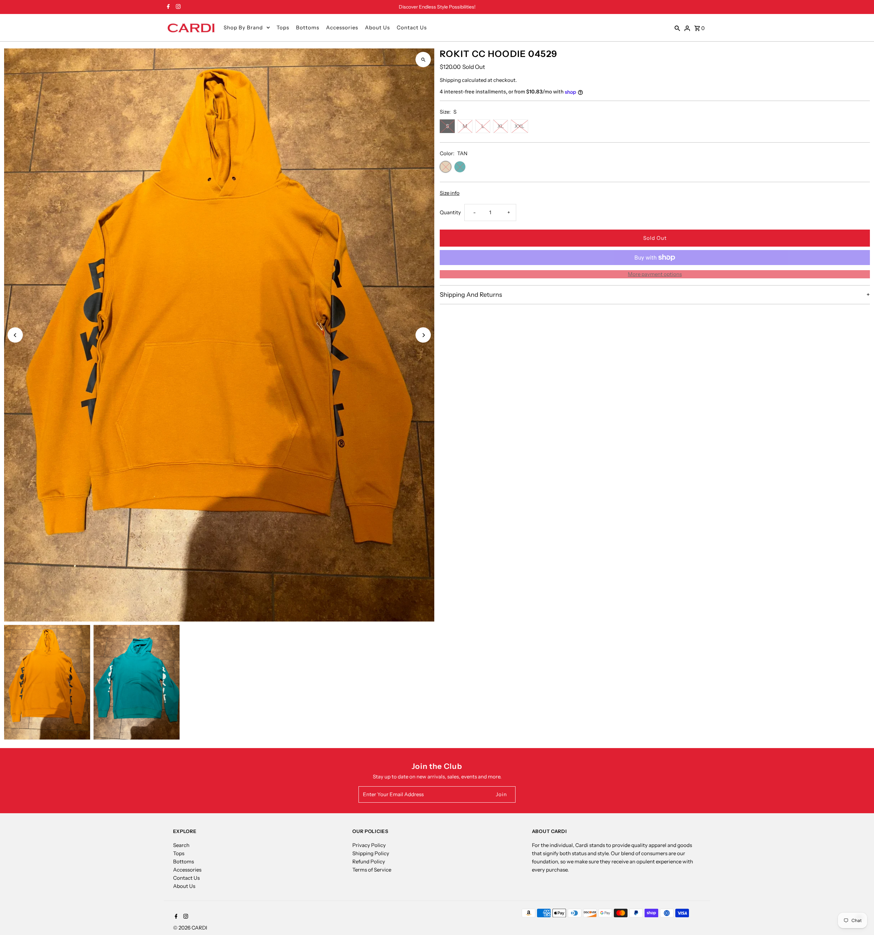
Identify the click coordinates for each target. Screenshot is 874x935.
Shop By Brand (243, 27)
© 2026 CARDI (190, 927)
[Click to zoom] (423, 59)
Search (181, 845)
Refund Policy (368, 861)
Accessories (342, 27)
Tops (283, 27)
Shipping (450, 80)
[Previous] (15, 335)
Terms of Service (371, 869)
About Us (377, 27)
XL (500, 126)
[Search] (677, 27)
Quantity (450, 212)
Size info (450, 192)
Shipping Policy (370, 853)
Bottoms (307, 27)
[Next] (423, 335)
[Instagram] (177, 7)
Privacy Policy (369, 845)
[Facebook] (167, 7)
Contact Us (412, 27)
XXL (519, 126)
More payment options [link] (655, 274)
